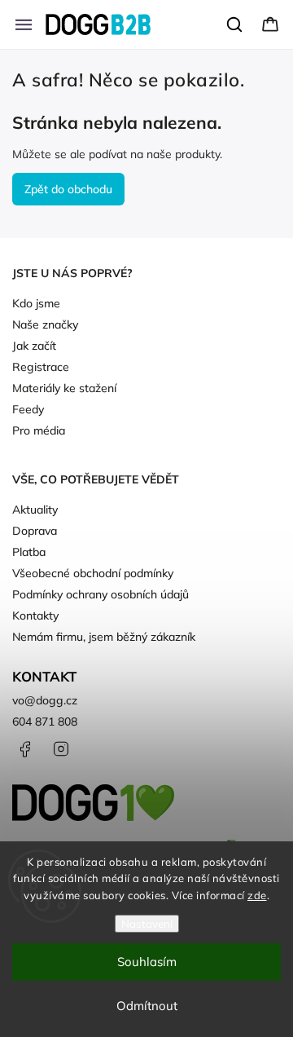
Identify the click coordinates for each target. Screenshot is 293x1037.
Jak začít (34, 345)
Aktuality (35, 509)
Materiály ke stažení (64, 388)
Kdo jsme (36, 303)
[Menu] (23, 24)
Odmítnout (146, 1005)
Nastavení (147, 923)
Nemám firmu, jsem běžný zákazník (103, 636)
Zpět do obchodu (68, 189)
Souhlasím (147, 961)
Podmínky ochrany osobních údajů (100, 594)
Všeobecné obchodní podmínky (92, 573)
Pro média (38, 430)
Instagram (61, 749)
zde (257, 895)
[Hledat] (235, 24)
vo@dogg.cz (44, 700)
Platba (29, 552)
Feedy (28, 409)
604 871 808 (44, 721)
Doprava (34, 530)
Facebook (24, 749)
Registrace (40, 367)
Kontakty (35, 615)
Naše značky (45, 324)
